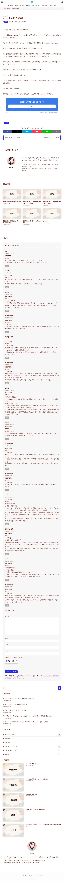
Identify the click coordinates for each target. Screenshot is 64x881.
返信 (7, 266)
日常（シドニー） (12, 746)
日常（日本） (10, 750)
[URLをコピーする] (56, 131)
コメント (7, 616)
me (6, 251)
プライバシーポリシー (27, 876)
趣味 (8, 754)
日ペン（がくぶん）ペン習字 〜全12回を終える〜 (18, 699)
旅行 (7, 742)
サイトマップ (38, 876)
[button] (7, 131)
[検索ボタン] (62, 2)
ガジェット (9, 734)
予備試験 (9, 738)
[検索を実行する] (59, 688)
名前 (6, 638)
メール (7, 644)
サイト (6, 651)
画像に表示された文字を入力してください (16, 658)
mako (46, 112)
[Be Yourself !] (32, 2)
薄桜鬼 (6, 21)
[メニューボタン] (2, 2)
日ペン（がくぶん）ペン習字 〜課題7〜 (15, 705)
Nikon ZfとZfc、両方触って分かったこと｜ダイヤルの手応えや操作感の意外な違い (28, 717)
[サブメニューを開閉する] (59, 734)
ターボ (7, 271)
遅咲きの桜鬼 (9, 315)
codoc (55, 112)
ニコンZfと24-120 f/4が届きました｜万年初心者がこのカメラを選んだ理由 (25, 723)
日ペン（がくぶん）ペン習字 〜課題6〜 (15, 711)
